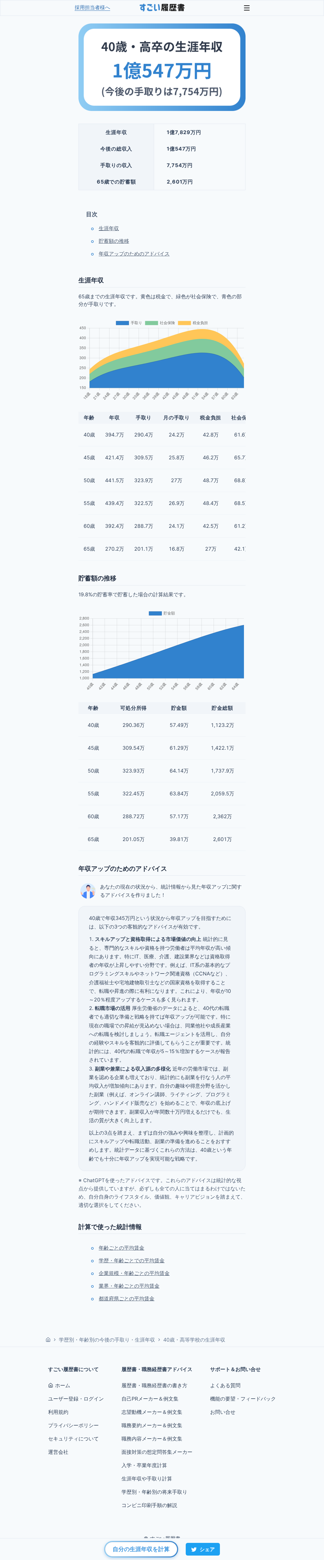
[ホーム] (48, 1339)
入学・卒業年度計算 (144, 1465)
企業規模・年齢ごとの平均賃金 (134, 1273)
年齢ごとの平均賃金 (121, 1248)
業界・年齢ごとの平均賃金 (129, 1286)
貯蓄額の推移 (114, 241)
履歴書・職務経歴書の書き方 (154, 1385)
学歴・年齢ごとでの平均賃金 (132, 1260)
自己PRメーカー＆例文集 (150, 1398)
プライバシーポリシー (73, 1425)
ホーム (62, 1385)
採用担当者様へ (92, 7)
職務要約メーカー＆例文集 (152, 1425)
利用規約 (58, 1412)
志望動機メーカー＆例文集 (152, 1412)
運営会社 (58, 1452)
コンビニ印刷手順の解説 (149, 1505)
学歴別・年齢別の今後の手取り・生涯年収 (107, 1340)
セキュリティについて (73, 1438)
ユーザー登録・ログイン (76, 1398)
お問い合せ (222, 1412)
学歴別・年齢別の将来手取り (154, 1492)
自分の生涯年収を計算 (141, 1549)
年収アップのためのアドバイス (134, 253)
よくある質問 (225, 1385)
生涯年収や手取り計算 (147, 1478)
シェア (207, 1549)
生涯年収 (109, 228)
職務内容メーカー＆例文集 (152, 1438)
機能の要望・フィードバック (243, 1398)
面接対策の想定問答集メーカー (157, 1452)
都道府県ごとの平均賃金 (126, 1298)
